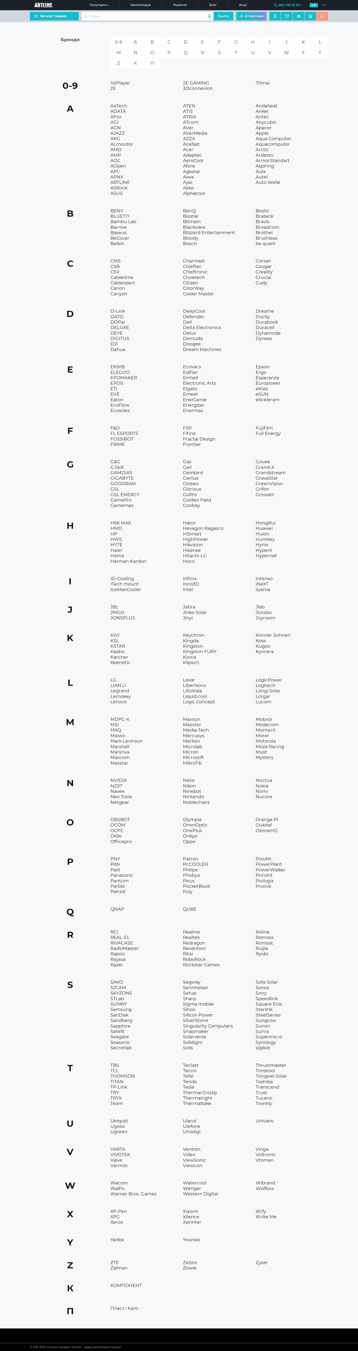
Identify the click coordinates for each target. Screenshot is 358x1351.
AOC (115, 160)
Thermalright (197, 1098)
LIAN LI (118, 685)
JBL (114, 607)
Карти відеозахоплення (201, 454)
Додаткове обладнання (274, 288)
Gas (187, 461)
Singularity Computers (208, 1026)
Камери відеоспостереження (133, 356)
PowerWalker (271, 870)
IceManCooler (125, 589)
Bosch (190, 243)
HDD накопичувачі (198, 1205)
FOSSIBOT (122, 439)
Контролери (121, 1146)
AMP (115, 155)
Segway (191, 982)
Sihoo (189, 1009)
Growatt (265, 494)
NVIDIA (118, 780)
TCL (114, 1070)
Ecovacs (192, 366)
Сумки (262, 1055)
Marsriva (119, 752)
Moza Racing (270, 746)
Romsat (264, 943)
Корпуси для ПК (124, 96)
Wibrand (265, 1183)
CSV (115, 272)
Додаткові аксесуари (199, 205)
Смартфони (193, 252)
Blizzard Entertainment (209, 232)
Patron (190, 859)
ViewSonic (194, 1160)
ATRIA (189, 116)
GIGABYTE (122, 478)
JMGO (117, 612)
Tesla (188, 1087)
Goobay (191, 505)
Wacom (119, 1183)
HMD (116, 528)
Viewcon (192, 1165)
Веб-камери (121, 451)
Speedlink (267, 998)
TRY (114, 1092)
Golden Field (197, 500)
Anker (262, 111)
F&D (115, 428)
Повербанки (121, 249)
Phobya (191, 875)
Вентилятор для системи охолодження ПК (287, 299)
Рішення (180, 5)
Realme (191, 932)
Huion (262, 534)
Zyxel (261, 1262)
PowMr (264, 859)
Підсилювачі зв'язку (199, 1111)
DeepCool (194, 311)
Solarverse (194, 1036)
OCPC (117, 830)
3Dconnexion (198, 88)
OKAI (116, 836)
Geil (187, 467)
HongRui (265, 523)
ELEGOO (120, 372)
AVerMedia (195, 133)
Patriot (118, 891)
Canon (117, 288)
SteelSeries (268, 1015)
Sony (261, 993)
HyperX (264, 550)
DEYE (116, 333)
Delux (189, 333)
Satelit (117, 1031)
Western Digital (200, 1194)
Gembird (193, 472)
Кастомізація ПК (124, 207)
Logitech (265, 685)
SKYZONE (121, 993)
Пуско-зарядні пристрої (274, 190)
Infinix (190, 578)
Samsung (121, 1009)
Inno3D (191, 584)
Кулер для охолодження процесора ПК (212, 418)
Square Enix (269, 1004)
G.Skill (117, 467)
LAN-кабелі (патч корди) (129, 299)
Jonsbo (264, 612)
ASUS (116, 193)
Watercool (194, 1183)
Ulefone (191, 1126)
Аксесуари (120, 251)
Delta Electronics (202, 327)
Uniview (265, 1121)
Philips (190, 870)
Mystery (265, 757)
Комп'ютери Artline (126, 200)
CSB (115, 266)
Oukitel (264, 825)
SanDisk (119, 1015)
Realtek (191, 937)
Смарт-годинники (270, 846)
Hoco (189, 561)
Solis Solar (267, 982)
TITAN (117, 1081)
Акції (243, 5)
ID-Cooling (122, 578)
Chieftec (192, 266)
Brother (264, 232)
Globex (191, 483)
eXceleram (268, 399)
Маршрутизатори (270, 294)
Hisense (192, 550)
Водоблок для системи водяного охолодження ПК (145, 603)
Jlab (260, 607)
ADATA (118, 111)
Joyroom (265, 618)
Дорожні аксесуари (198, 1204)
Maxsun (191, 719)
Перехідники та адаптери (275, 709)
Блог (213, 5)
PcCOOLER (195, 864)
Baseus (118, 232)
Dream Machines (202, 349)
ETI (113, 388)
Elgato (190, 388)
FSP (187, 428)
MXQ (115, 730)
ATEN (189, 106)
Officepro (121, 841)
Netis (189, 780)
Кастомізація (141, 5)
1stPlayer (120, 83)
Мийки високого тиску (201, 251)
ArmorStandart (273, 160)
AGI (114, 122)
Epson (263, 366)
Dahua (117, 349)
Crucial (263, 277)
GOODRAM (123, 483)
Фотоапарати (122, 304)
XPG (115, 1216)
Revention (194, 948)
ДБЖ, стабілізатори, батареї (204, 300)
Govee (263, 461)
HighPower (195, 539)
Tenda (190, 1081)
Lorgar (263, 696)
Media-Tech (196, 730)
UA (313, 5)
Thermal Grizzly (200, 1092)
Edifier (190, 372)
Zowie (190, 1268)
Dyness (264, 338)
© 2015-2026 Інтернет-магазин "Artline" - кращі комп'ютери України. (76, 1347)
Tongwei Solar (271, 1076)
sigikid (263, 1047)
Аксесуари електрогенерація (278, 350)
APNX (116, 177)
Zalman (118, 1268)
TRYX (116, 1098)
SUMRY (118, 1004)
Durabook (267, 322)
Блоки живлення (124, 199)
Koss (261, 640)
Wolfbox (265, 1188)
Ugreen (118, 1131)
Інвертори (265, 506)
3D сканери (266, 292)
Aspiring (265, 166)
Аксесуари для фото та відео (205, 511)
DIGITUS (119, 338)
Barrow (118, 227)
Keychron (193, 635)
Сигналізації (193, 203)
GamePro (121, 500)
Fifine (189, 433)
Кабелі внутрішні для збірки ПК (134, 715)
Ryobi (262, 953)
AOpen (118, 166)
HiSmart (192, 534)
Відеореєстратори (270, 90)
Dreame (265, 311)
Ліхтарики (192, 255)
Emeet (190, 394)
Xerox (116, 1222)
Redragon (194, 943)
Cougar (264, 266)
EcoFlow (119, 405)
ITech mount (124, 584)
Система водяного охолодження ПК (137, 599)
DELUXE (119, 327)
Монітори (119, 100)
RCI (114, 932)
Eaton (117, 399)
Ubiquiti (119, 1121)
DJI (114, 344)
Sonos (262, 987)
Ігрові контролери (270, 1233)
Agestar (191, 171)
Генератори (121, 770)
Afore (189, 166)
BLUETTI (119, 216)
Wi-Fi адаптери (195, 304)
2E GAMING (196, 83)
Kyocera (265, 651)
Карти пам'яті (194, 667)
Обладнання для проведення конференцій (214, 449)
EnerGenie (195, 399)
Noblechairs (196, 802)
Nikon (189, 786)
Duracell (265, 327)
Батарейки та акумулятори (203, 198)
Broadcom (267, 227)
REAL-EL (120, 937)
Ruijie (262, 948)
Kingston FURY (199, 651)
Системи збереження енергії (133, 353)
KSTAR (117, 646)
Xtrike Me (266, 1216)
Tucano (264, 1098)
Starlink (264, 1009)
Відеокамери (122, 896)
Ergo (261, 372)
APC (115, 171)
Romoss (265, 937)
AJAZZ (117, 133)
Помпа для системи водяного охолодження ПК (145, 597)
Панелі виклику (269, 506)
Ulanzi (190, 1121)
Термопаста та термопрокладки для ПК (212, 1278)
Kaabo (117, 651)
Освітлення (120, 253)
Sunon (263, 1026)
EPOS (116, 383)
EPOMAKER (123, 377)
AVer (188, 127)
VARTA (117, 1149)
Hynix (262, 544)
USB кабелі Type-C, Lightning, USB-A (137, 308)
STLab (117, 998)
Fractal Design (199, 439)
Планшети (192, 257)
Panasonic (122, 875)
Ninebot (192, 791)
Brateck (264, 216)
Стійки (262, 572)
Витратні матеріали (126, 300)
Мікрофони (193, 458)
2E (113, 88)
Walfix (117, 1188)
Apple (262, 133)
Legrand (119, 690)
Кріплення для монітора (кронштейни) (139, 359)
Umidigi (191, 1131)
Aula (261, 171)
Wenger (192, 1188)
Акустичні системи (271, 201)
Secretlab (121, 1047)
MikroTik (192, 763)
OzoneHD (267, 830)
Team (116, 1103)
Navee (117, 791)
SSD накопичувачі (270, 290)
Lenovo (118, 701)
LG (113, 680)
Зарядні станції (268, 841)
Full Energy (268, 433)
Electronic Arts (199, 383)
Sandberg (121, 1020)
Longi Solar (268, 690)
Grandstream (271, 472)
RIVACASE (121, 943)
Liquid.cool (195, 696)
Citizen (190, 282)
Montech (266, 730)
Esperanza (267, 377)
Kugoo (263, 646)
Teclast (191, 1065)
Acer (188, 149)
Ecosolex (120, 410)
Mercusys (193, 735)
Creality (264, 272)
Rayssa (118, 959)
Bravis (262, 221)
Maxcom (120, 757)
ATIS (188, 111)
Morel (262, 735)
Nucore (264, 796)
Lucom (263, 701)
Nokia (262, 786)
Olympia (192, 819)
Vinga (262, 1149)
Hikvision (193, 544)
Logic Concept (199, 701)
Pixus (189, 880)
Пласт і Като (124, 1308)
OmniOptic (195, 825)
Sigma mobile (198, 1004)
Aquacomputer (273, 144)
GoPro (190, 494)
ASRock (119, 188)
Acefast (191, 144)
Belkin (117, 243)
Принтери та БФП (125, 572)
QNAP (117, 909)
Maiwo (117, 735)
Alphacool (194, 193)
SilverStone (195, 1020)
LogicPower (269, 680)
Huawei (264, 528)
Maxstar (119, 763)
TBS (114, 1065)
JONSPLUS (122, 618)
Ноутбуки (191, 248)
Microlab (192, 746)
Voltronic (266, 1154)
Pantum (119, 880)
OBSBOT (120, 819)
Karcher (119, 657)
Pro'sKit (264, 875)
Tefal (188, 1076)
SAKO (116, 982)
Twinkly (264, 1103)
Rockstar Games (201, 964)
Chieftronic (195, 272)
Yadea (117, 1239)
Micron (191, 752)
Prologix (265, 880)
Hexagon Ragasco (203, 528)
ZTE (114, 1262)
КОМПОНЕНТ (126, 1285)
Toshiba (264, 1081)
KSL (114, 640)
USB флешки (267, 1107)
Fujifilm (264, 428)
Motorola (266, 741)
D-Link (117, 311)
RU (324, 5)
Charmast (194, 261)
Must (261, 752)
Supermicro (269, 1036)
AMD (116, 149)
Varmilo (119, 1165)
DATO (116, 316)
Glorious (192, 489)
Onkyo (190, 836)
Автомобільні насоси (127, 257)
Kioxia (189, 657)
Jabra (189, 607)
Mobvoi (264, 719)
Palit (115, 870)
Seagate (119, 1036)
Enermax (193, 410)
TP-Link (118, 1087)
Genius (191, 478)
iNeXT (262, 584)
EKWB (117, 366)
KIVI (114, 635)
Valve (116, 1160)
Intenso (264, 578)
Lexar (189, 680)
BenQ (189, 210)
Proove (263, 886)
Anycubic (266, 122)
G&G (115, 461)
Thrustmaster (271, 1065)
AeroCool (193, 160)
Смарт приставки (125, 203)
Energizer (194, 405)
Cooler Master (198, 293)
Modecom (267, 724)
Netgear (119, 802)
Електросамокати (125, 848)
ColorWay (193, 288)
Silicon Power (198, 1015)
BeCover (119, 238)
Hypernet (266, 555)
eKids (262, 388)
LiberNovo (194, 685)
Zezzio (190, 1262)
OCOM (117, 825)
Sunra (262, 1031)
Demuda (193, 338)
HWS (116, 539)
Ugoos (117, 1126)
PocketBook (196, 886)
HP (113, 534)
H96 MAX (120, 523)
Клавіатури (193, 96)
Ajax (187, 182)
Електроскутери (124, 1247)
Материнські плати (126, 204)
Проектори (120, 624)
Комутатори (266, 290)
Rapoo (117, 953)
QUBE (190, 909)
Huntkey (265, 539)
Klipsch (191, 662)
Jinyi (188, 618)
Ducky (263, 316)
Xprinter (192, 1222)
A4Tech (118, 106)
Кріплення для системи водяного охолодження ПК (290, 189)
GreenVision (269, 483)
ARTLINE (120, 182)
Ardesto (264, 155)
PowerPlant (269, 864)
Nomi (262, 791)
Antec (262, 116)
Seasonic (120, 1042)
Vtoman (265, 1160)
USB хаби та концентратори (277, 1116)
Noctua (264, 780)
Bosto (262, 210)
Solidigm (192, 1042)
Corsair (263, 261)
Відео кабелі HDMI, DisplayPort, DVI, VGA (140, 363)
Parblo (117, 886)
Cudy (261, 282)
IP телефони (266, 511)
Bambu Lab (123, 221)
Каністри (119, 813)
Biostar (191, 216)
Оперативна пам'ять (272, 286)
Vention (191, 1149)
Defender (193, 316)
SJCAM (118, 987)
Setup (189, 993)
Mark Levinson (126, 741)
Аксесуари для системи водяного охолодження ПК (218, 1051)
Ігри (188, 972)
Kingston (193, 646)
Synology (266, 1042)
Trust (261, 1092)
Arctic (262, 149)
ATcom (190, 122)
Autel (262, 177)
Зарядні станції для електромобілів (137, 358)
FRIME (117, 444)
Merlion (191, 741)
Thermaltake (197, 1103)
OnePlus (192, 830)
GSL (114, 489)
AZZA (189, 138)
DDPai (117, 322)
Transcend (267, 1087)
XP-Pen (118, 1211)
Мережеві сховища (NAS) (130, 916)
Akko (188, 188)
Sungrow (266, 1020)
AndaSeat (266, 106)
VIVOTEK (120, 1154)
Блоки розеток (268, 567)
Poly (187, 891)
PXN (115, 864)
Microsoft (193, 757)
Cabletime (122, 277)
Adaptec (192, 155)
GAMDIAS (121, 472)
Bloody (190, 238)
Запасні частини (269, 297)
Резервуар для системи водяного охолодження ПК (218, 1200)
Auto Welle (268, 182)
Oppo (189, 841)
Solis (188, 1047)
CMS (115, 261)
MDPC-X (119, 719)
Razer (116, 964)
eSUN (262, 394)
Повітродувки (267, 1195)
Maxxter (192, 724)
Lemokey (120, 696)
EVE (115, 394)
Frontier (192, 444)
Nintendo (193, 796)
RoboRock (194, 959)
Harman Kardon (128, 561)
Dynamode (268, 333)
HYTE (116, 544)
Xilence (191, 1216)
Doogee (192, 344)
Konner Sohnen (273, 635)
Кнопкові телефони (126, 769)
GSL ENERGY (125, 494)
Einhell (190, 377)
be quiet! (265, 243)
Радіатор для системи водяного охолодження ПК (219, 360)
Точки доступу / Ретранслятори (279, 308)
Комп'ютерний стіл (271, 305)
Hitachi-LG (195, 555)
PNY (115, 859)
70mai (263, 83)
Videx (189, 1154)
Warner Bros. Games (133, 1194)
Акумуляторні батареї (273, 345)
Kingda (191, 640)
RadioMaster (124, 948)
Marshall (119, 746)
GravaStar (267, 478)
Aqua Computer (273, 138)
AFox (116, 116)
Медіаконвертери (125, 1112)
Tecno (190, 1070)
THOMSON (122, 1076)
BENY (116, 210)
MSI (114, 724)
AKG (115, 138)
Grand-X (265, 467)
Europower (268, 383)
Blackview (194, 227)
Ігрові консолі (194, 769)
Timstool (265, 1070)
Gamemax (122, 505)
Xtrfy (261, 1211)
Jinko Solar (195, 612)
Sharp (189, 998)
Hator (189, 523)
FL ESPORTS (124, 433)
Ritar (188, 953)
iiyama (263, 589)
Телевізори (265, 765)
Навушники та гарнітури (275, 192)
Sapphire (120, 1026)
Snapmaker (196, 1031)
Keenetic (120, 662)
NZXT (116, 786)
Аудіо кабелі (193, 513)
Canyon (118, 293)
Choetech (194, 277)
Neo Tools (121, 796)
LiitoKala (192, 690)
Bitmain (192, 221)
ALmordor (121, 144)
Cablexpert (122, 282)
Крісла (117, 94)
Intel (188, 589)
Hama (117, 555)
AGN (115, 127)
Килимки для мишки (199, 199)
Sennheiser (195, 987)
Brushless (266, 238)
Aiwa (188, 177)
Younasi (191, 1239)
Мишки (190, 100)
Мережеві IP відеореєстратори (134, 361)
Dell (187, 322)
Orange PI (267, 819)
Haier (116, 550)
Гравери (263, 301)
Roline (263, 932)
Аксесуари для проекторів (131, 628)
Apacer (264, 127)
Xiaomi (190, 1211)
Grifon (262, 489)
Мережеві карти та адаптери (278, 303)
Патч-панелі (121, 303)
